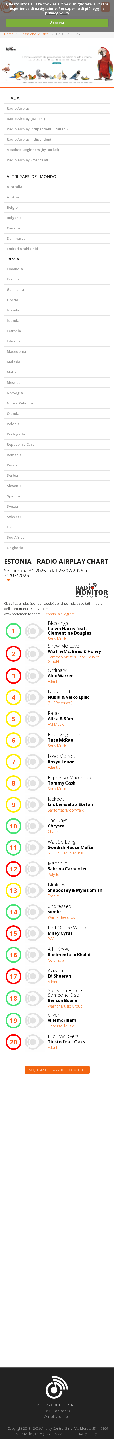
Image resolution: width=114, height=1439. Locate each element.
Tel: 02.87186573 (57, 1410)
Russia (12, 465)
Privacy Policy (86, 1433)
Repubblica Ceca (21, 444)
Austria (13, 197)
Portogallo (16, 434)
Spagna (13, 496)
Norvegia (15, 392)
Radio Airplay (18, 108)
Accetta (57, 22)
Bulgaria (14, 217)
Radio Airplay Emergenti (27, 160)
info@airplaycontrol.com (57, 1416)
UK (9, 527)
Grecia (12, 299)
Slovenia (14, 485)
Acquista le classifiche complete (57, 1070)
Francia (13, 279)
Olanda (13, 413)
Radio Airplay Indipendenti (29, 139)
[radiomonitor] (92, 590)
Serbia (12, 475)
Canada (13, 228)
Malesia (13, 361)
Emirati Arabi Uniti (22, 248)
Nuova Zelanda (20, 403)
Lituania (14, 341)
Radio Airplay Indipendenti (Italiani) (37, 129)
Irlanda (13, 310)
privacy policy (57, 13)
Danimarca (16, 238)
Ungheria (15, 547)
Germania (15, 289)
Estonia (13, 258)
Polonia (13, 423)
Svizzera (14, 516)
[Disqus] (57, 1145)
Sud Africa (16, 537)
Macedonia (16, 351)
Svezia (12, 506)
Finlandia (15, 268)
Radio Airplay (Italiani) (26, 118)
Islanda (13, 320)
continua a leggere (60, 614)
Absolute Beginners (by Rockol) (33, 149)
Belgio (12, 207)
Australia (14, 186)
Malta (12, 372)
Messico (13, 382)
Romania (14, 454)
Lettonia (14, 330)
